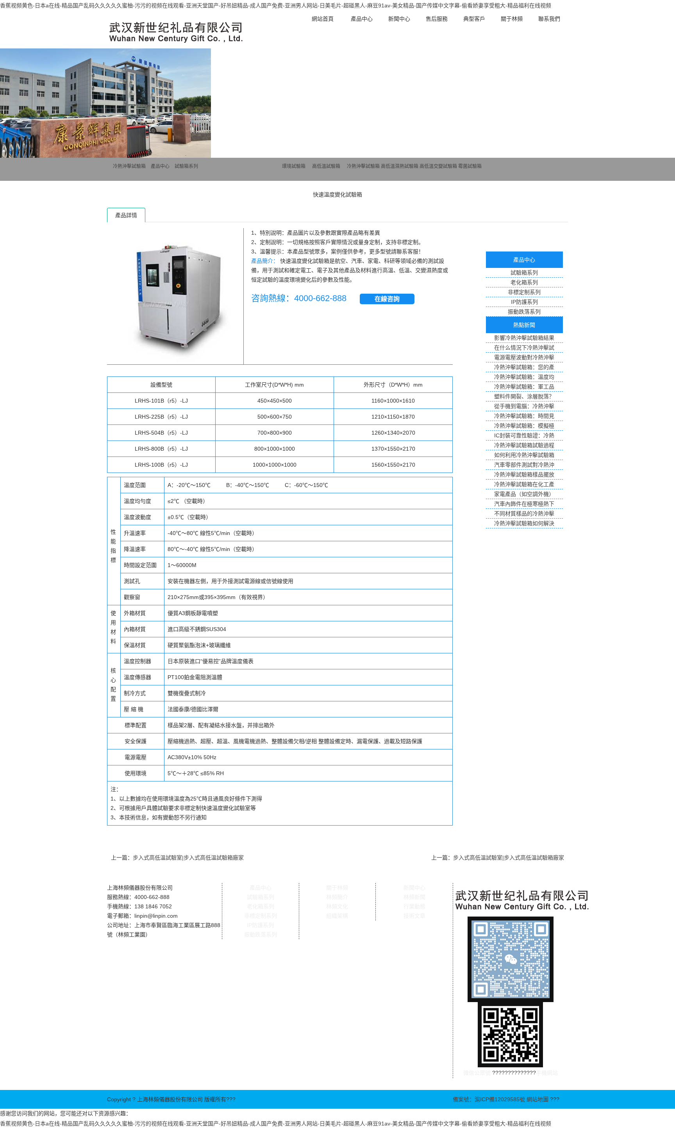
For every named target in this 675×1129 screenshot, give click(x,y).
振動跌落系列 (260, 934)
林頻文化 (337, 906)
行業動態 (414, 906)
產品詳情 (126, 215)
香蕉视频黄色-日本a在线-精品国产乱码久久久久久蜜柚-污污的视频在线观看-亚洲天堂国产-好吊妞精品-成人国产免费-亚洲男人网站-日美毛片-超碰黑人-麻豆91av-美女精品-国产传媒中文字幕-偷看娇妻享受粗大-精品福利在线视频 (275, 5)
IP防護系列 (260, 925)
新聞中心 (399, 19)
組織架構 (337, 916)
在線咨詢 (387, 299)
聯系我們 (549, 19)
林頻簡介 (337, 897)
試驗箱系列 (186, 166)
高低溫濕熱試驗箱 (399, 166)
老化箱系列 (260, 906)
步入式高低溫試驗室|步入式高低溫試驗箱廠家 (188, 857)
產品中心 (362, 19)
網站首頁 (323, 19)
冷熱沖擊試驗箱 (129, 166)
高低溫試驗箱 (326, 166)
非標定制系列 (260, 916)
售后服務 (437, 19)
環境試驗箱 (293, 166)
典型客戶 (474, 19)
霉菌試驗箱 (470, 166)
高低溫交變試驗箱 (438, 166)
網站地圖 (537, 1099)
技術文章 (414, 916)
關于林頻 (512, 19)
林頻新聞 (414, 897)
